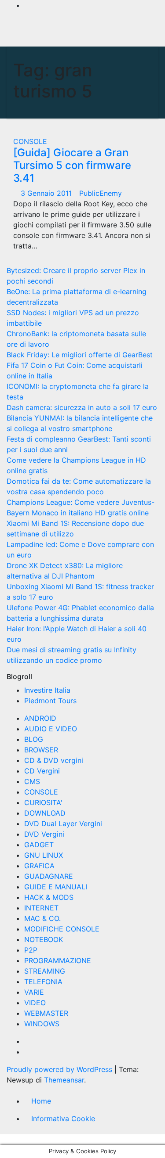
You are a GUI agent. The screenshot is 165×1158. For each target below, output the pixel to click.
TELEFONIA (43, 981)
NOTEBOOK (43, 939)
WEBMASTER (46, 1013)
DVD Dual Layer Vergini (63, 823)
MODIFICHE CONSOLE (61, 928)
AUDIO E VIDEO (50, 728)
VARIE (34, 992)
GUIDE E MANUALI (55, 886)
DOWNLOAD (45, 813)
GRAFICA (39, 865)
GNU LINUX (43, 855)
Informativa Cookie (63, 1118)
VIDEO (35, 1002)
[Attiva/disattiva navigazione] (78, 32)
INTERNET (41, 907)
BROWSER (41, 749)
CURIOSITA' (43, 802)
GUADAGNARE (48, 876)
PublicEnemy (100, 193)
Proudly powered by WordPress (60, 1069)
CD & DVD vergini (53, 760)
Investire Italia (47, 690)
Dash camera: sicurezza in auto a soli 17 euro (82, 407)
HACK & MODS (48, 897)
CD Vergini (42, 770)
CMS (32, 781)
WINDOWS (41, 1023)
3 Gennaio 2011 (47, 193)
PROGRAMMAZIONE (57, 960)
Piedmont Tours (50, 700)
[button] (126, 32)
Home (41, 1101)
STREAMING (44, 971)
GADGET (39, 844)
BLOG (33, 739)
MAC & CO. (42, 918)
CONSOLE (30, 141)
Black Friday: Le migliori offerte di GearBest (80, 354)
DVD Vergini (44, 834)
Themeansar (64, 1079)
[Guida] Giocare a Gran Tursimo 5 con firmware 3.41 (72, 165)
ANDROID (40, 718)
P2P (30, 950)
